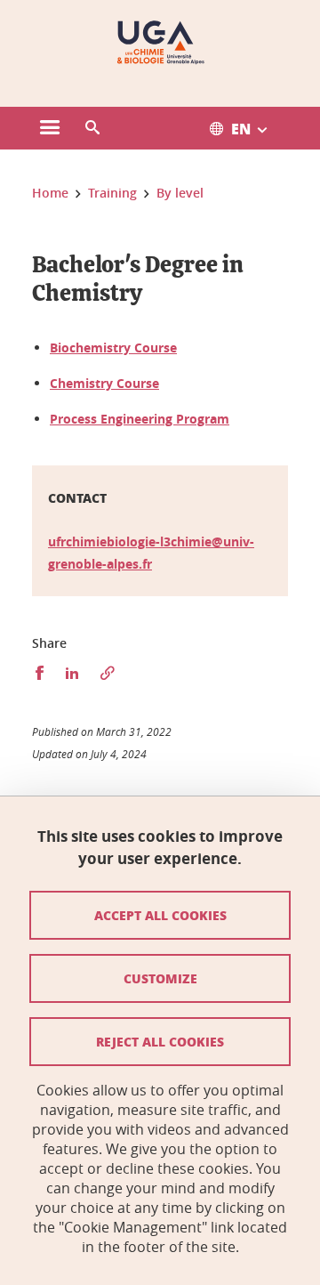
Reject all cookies (160, 1041)
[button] (92, 128)
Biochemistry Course (113, 347)
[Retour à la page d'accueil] (160, 42)
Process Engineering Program (139, 418)
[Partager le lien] (107, 673)
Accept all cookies (160, 915)
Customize (160, 978)
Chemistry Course (104, 383)
